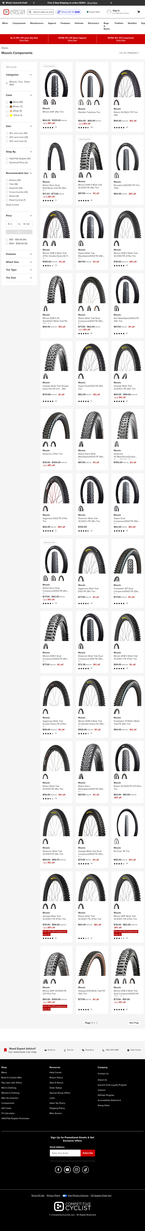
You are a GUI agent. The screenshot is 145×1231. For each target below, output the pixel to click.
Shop (4, 1067)
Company (102, 1067)
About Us (102, 1079)
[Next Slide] (111, 2)
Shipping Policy (57, 1108)
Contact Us (103, 1073)
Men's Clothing (8, 1087)
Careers (101, 1090)
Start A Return (56, 1082)
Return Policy (56, 1077)
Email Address (57, 1147)
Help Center (56, 1072)
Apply (19, 231)
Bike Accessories (9, 1098)
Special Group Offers (60, 1093)
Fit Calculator (8, 1113)
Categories (12, 75)
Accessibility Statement (109, 1100)
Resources (55, 1067)
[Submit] (30, 12)
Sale (8, 126)
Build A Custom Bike (11, 1077)
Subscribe (88, 1153)
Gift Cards (6, 1108)
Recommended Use (17, 173)
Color (9, 95)
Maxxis (4, 47)
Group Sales (104, 1105)
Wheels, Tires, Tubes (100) (19, 83)
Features (11, 254)
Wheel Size (12, 262)
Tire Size (11, 278)
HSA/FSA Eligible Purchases (15, 1118)
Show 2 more (12, 204)
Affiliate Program (106, 1095)
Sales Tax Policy (57, 1103)
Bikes (4, 1072)
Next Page (134, 1022)
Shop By (11, 152)
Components (7, 1103)
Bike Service (56, 1113)
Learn (52, 1098)
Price (9, 215)
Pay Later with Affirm (11, 1082)
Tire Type (11, 270)
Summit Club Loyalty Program (112, 1085)
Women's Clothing (10, 1093)
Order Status (56, 1087)
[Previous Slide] (34, 2)
